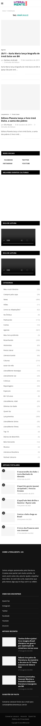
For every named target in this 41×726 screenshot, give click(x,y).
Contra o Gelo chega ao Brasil (27, 515)
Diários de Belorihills (22, 437)
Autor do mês (22, 365)
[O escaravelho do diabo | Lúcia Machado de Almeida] (8, 475)
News (22, 299)
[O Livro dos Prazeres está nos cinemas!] (8, 531)
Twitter (5, 611)
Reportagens (22, 386)
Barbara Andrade (10, 60)
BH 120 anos (22, 396)
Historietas (22, 345)
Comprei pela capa (22, 294)
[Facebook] (4, 588)
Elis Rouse (8, 125)
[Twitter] (7, 588)
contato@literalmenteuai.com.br (14, 705)
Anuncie (5, 626)
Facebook (5, 616)
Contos (22, 325)
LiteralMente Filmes (22, 427)
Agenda (22, 330)
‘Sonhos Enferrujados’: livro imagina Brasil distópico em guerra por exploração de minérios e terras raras (28, 643)
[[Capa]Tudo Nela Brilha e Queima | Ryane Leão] (8, 503)
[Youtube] (11, 588)
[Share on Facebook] (19, 74)
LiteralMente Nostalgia (22, 371)
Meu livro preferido (22, 335)
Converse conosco (12, 716)
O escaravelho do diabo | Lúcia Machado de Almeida (28, 474)
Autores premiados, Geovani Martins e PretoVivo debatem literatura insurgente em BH (27, 681)
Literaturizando (22, 355)
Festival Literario (22, 457)
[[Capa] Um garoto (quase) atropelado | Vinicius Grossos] (8, 489)
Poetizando (22, 320)
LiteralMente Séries (22, 421)
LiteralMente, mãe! (22, 401)
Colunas (22, 360)
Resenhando (22, 340)
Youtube (5, 621)
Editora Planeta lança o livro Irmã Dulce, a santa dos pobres (18, 119)
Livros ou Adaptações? (22, 310)
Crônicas (22, 381)
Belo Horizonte (22, 442)
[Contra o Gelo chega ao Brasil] (8, 517)
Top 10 (22, 432)
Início (4, 11)
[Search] (39, 3)
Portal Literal (22, 350)
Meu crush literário (22, 289)
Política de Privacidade (20, 719)
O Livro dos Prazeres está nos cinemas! (28, 529)
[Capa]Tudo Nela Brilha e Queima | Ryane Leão (28, 501)
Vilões (22, 305)
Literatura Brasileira (22, 452)
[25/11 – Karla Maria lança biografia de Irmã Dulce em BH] (20, 33)
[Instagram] (9, 588)
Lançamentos (22, 416)
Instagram (6, 606)
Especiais (22, 391)
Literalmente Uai (22, 376)
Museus (22, 447)
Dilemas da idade (22, 406)
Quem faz (22, 411)
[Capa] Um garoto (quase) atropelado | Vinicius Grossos (28, 488)
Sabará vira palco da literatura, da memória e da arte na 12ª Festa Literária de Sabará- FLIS (28, 662)
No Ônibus (22, 315)
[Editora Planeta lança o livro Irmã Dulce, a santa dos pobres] (20, 97)
